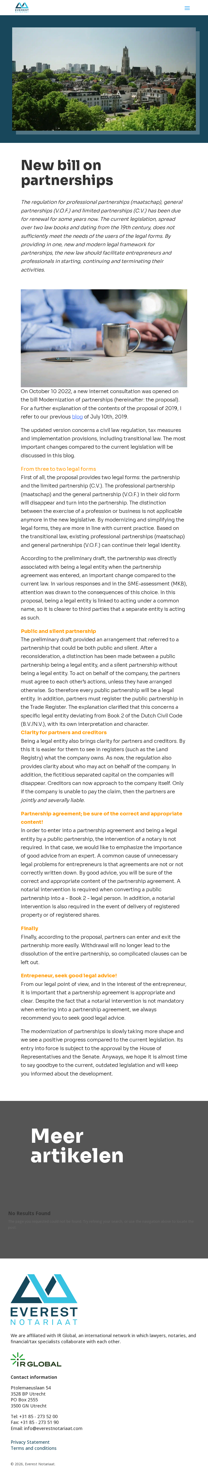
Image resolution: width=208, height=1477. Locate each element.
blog (77, 417)
